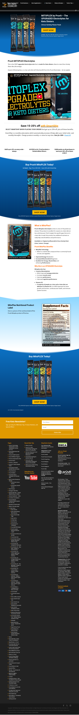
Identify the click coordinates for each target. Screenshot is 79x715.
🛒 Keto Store (47, 3)
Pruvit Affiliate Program (14, 456)
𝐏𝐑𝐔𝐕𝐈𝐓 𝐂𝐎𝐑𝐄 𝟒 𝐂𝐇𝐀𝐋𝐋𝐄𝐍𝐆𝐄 (13, 674)
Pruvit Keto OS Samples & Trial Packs (16, 544)
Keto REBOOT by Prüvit (14, 650)
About (10, 637)
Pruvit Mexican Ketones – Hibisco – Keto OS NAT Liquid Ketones (15, 577)
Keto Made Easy (12, 693)
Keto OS (43, 477)
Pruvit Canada (44, 454)
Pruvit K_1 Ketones (13, 462)
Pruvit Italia (44, 468)
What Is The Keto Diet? (12, 3)
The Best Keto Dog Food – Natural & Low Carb (15, 691)
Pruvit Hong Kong (45, 459)
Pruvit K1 (67, 135)
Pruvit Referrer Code (13, 666)
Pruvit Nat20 (14, 591)
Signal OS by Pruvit (15, 627)
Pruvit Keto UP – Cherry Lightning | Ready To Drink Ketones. (15, 554)
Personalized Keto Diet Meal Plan (14, 452)
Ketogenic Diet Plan (13, 490)
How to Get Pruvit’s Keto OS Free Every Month (14, 648)
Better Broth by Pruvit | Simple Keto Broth (15, 624)
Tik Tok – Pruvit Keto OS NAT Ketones (14, 670)
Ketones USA (47, 445)
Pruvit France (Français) (46, 456)
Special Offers (12, 668)
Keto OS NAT (14, 509)
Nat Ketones (14, 522)
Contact (4, 6)
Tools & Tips (70, 3)
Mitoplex (13, 620)
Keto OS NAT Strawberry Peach (15, 607)
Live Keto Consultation (14, 497)
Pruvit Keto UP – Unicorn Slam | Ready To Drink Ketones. (15, 570)
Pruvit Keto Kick (14, 537)
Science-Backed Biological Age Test (47, 487)
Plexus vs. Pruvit (12, 654)
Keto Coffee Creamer (16, 596)
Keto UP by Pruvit (15, 610)
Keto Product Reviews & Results (14, 480)
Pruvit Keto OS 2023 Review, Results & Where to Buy (15, 540)
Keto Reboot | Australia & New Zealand (15, 696)
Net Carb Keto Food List (14, 652)
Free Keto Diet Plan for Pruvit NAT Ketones (14, 644)
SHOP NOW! (48, 30)
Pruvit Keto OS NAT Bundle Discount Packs (14, 468)
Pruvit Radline (12, 472)
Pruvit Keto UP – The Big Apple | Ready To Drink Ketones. (16, 565)
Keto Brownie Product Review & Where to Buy (15, 633)
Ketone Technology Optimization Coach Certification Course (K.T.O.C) (13, 447)
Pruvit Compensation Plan (15, 458)
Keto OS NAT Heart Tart (15, 599)
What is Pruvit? (29, 445)
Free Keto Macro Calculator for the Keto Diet (14, 476)
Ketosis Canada (44, 483)
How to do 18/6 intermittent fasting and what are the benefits (31, 461)
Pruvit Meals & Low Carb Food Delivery (14, 687)
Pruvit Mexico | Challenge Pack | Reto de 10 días (15, 588)
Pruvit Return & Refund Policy (14, 629)
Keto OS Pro (14, 518)
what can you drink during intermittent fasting (32, 465)
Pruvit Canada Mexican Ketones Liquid (15, 530)
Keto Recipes (12, 488)
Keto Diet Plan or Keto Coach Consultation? (14, 639)
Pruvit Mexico (44, 464)
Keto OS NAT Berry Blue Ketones (15, 512)
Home (3, 3)
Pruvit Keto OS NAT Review (15, 486)
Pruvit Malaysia (44, 461)
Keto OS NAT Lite (15, 602)
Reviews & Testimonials (14, 504)
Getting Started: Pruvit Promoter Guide (14, 682)
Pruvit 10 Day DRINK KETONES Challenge (13, 657)
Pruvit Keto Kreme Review (15, 482)
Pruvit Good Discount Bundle (16, 534)
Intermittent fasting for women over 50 (31, 457)
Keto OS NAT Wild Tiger (15, 515)
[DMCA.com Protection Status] (62, 446)
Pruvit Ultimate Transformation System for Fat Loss (14, 501)
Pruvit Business (24, 3)
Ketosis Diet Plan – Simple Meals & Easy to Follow (15, 493)
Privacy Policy (35, 712)
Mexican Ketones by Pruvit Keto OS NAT (15, 613)
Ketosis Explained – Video (15, 496)
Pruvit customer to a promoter (13, 660)
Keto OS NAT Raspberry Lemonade (16, 604)
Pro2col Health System (14, 454)
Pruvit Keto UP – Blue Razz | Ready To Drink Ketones (16, 548)
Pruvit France (12, 460)
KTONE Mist (14, 520)
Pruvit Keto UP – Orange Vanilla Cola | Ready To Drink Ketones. (16, 560)
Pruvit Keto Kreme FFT (15, 594)
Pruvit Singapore (45, 466)
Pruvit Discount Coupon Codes (14, 663)
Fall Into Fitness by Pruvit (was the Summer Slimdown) (31, 453)
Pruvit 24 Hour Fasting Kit (14, 524)
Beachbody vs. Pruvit (14, 642)
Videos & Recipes (59, 3)
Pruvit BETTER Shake (16, 527)
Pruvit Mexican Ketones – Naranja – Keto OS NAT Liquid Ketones (15, 583)
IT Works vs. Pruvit (13, 685)
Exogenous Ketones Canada (46, 474)
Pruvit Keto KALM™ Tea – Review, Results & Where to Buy (16, 617)
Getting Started (12, 698)
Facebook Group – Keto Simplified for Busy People (15, 679)
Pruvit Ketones (12, 471)
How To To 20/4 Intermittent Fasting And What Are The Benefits (31, 449)
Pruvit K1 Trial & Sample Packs (14, 465)
